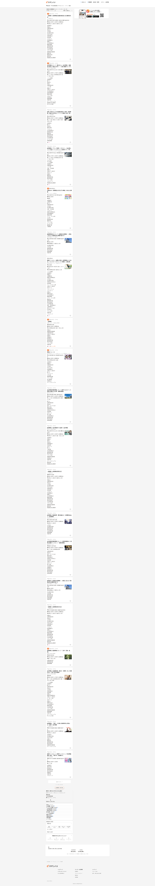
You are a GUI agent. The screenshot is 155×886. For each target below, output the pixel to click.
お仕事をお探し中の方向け (62, 871)
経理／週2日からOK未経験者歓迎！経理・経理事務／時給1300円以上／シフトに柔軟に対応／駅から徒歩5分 (59, 113)
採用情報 (76, 877)
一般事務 (49, 321)
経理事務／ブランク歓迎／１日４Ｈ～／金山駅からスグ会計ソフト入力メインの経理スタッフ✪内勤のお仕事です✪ (59, 150)
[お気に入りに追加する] (70, 59)
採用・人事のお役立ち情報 (96, 873)
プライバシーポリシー (78, 873)
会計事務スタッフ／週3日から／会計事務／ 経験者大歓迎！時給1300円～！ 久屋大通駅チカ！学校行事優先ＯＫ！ (59, 67)
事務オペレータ (51, 352)
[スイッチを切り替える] (55, 10)
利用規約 (76, 871)
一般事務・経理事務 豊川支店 (54, 607)
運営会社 (76, 875)
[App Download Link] (89, 16)
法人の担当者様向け (61, 873)
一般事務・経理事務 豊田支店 (54, 471)
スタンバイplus (94, 871)
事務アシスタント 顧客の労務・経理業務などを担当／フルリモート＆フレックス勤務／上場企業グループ (59, 262)
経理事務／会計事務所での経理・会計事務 (57, 427)
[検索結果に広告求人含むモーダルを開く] (48, 10)
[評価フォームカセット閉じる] (71, 835)
